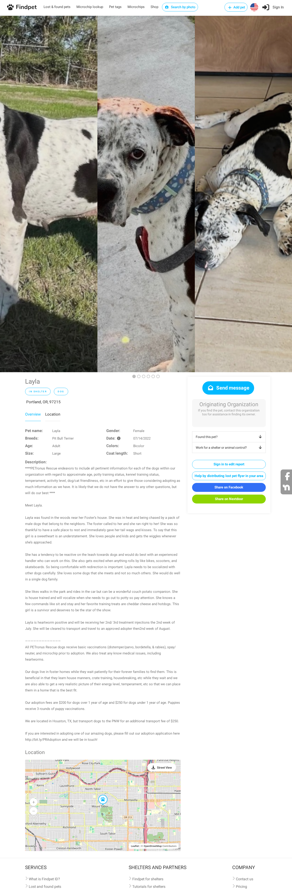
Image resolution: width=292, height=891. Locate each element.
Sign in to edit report (229, 464)
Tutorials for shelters (148, 886)
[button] (99, 795)
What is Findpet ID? (44, 879)
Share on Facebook (228, 487)
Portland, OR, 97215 (43, 402)
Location (52, 414)
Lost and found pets (45, 886)
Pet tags (115, 7)
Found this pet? (207, 437)
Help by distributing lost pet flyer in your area (229, 476)
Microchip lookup (89, 7)
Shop (154, 7)
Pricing (241, 886)
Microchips (136, 7)
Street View (164, 767)
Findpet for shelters (147, 879)
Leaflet (135, 846)
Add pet (238, 7)
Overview (33, 414)
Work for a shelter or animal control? (221, 447)
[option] (48, 194)
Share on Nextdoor (229, 499)
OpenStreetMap (153, 846)
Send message (232, 388)
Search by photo (183, 7)
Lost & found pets (57, 7)
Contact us (244, 879)
